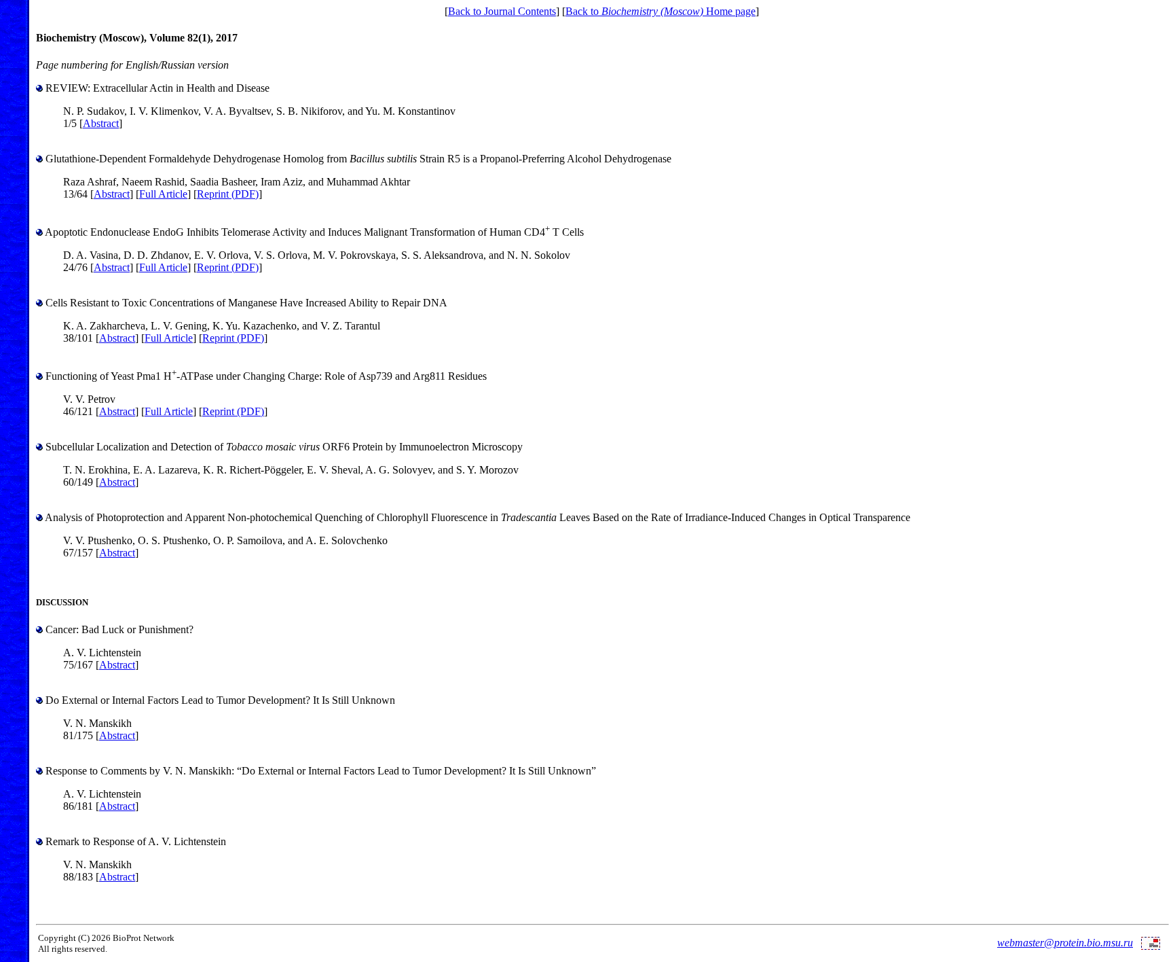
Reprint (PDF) (228, 194)
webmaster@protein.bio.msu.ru (1065, 942)
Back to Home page (660, 11)
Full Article (163, 194)
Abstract (101, 123)
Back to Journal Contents (502, 11)
